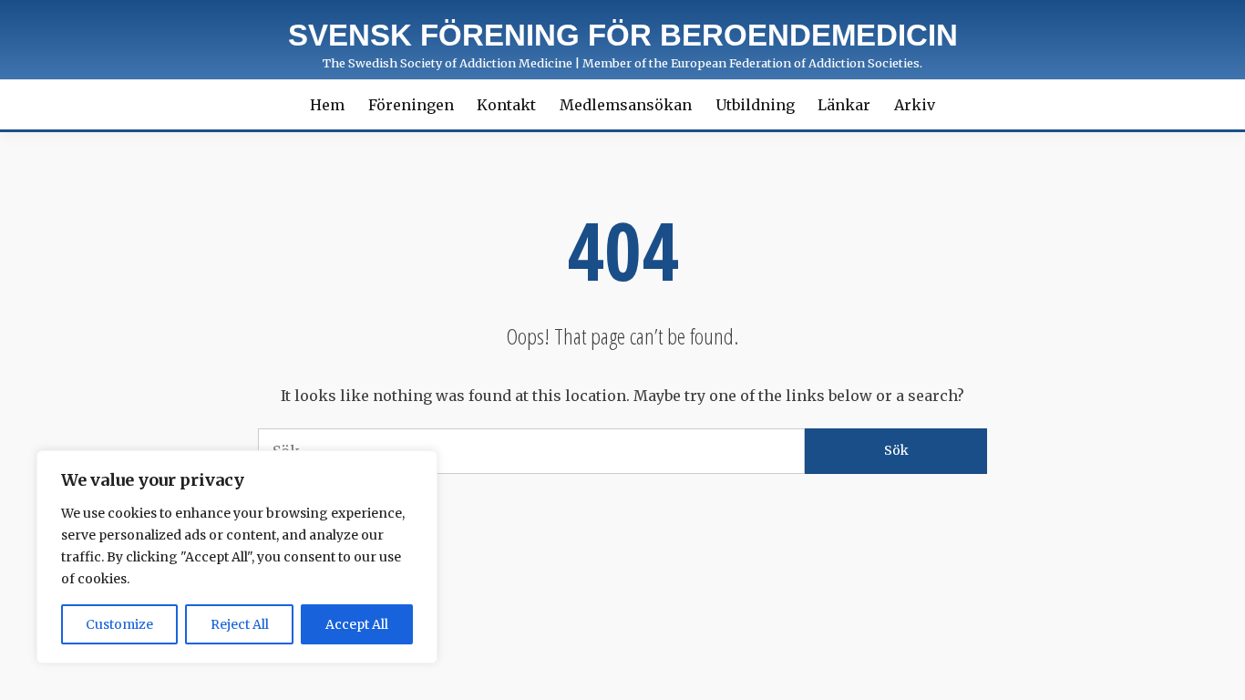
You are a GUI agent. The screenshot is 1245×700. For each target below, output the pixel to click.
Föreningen (411, 105)
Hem (327, 105)
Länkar (844, 105)
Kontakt (506, 105)
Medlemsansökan (626, 105)
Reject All (240, 624)
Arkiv (914, 105)
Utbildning (755, 105)
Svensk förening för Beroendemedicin (623, 35)
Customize (119, 624)
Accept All (356, 624)
